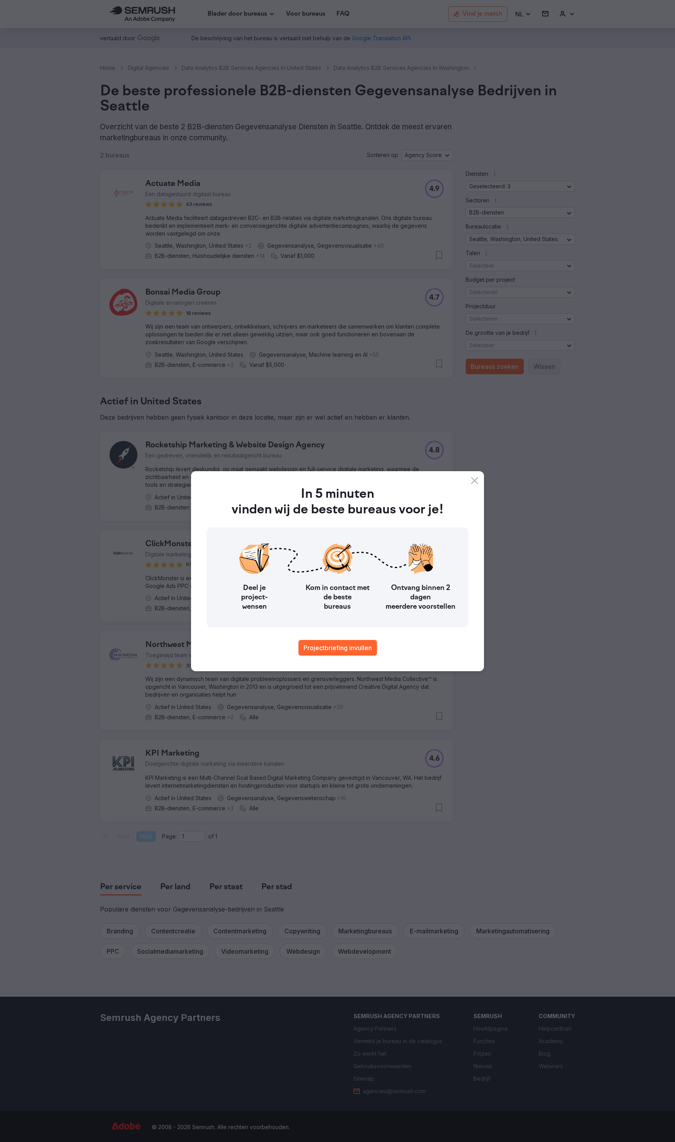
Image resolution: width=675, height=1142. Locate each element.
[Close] (474, 480)
